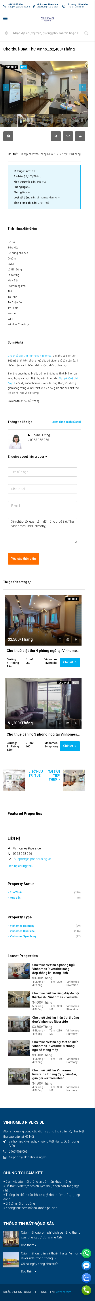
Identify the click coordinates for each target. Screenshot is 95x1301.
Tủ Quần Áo (15, 302)
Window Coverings (18, 324)
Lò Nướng (13, 275)
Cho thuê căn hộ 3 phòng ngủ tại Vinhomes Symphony (43, 734)
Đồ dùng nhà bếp (18, 253)
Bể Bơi (11, 242)
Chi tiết (68, 662)
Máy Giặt (13, 280)
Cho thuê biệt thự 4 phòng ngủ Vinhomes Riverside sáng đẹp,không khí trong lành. (53, 969)
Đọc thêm (28, 1245)
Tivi (10, 291)
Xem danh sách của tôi (66, 421)
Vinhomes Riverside (22, 931)
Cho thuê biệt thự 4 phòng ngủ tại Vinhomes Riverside (43, 651)
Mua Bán (15, 897)
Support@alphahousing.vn (32, 859)
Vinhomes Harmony (22, 925)
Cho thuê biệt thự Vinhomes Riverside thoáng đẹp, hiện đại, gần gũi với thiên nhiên (54, 1074)
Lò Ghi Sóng (15, 269)
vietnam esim (63, 1292)
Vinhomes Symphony (23, 936)
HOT (75, 683)
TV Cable (13, 308)
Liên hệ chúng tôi (20, 866)
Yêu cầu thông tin (23, 558)
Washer (12, 313)
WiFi (10, 318)
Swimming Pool (17, 286)
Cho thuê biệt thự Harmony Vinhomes (29, 355)
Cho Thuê (72, 599)
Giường (12, 258)
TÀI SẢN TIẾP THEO (54, 775)
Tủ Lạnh (12, 297)
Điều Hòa (13, 247)
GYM (11, 264)
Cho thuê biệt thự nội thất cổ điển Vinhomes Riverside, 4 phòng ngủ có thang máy (55, 1046)
